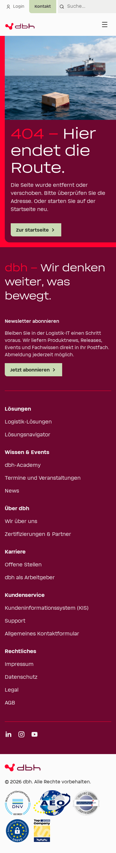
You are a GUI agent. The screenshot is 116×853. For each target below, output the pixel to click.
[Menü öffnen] (104, 24)
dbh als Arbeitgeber (30, 578)
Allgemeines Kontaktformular (42, 634)
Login (18, 6)
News (12, 491)
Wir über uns (21, 522)
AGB (10, 703)
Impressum (19, 664)
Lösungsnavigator (27, 435)
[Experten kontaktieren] (42, 6)
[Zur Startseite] (20, 24)
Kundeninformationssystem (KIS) (47, 608)
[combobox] (91, 6)
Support (15, 621)
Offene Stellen (23, 565)
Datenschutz (21, 677)
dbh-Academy (23, 465)
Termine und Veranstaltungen (43, 478)
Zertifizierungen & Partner (38, 534)
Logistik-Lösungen (28, 422)
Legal (11, 690)
